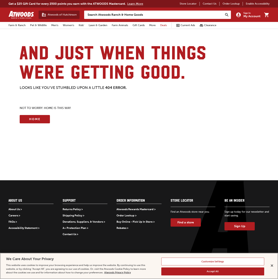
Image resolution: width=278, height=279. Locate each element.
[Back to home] (21, 15)
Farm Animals (120, 25)
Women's (68, 25)
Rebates (121, 228)
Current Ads (188, 25)
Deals (163, 25)
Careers (13, 215)
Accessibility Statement (23, 228)
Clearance (210, 25)
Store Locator (188, 3)
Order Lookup (231, 3)
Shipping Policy (72, 215)
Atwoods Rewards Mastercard (135, 209)
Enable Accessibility (257, 3)
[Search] (227, 15)
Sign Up (239, 226)
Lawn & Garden (98, 25)
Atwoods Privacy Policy (117, 272)
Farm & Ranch (17, 25)
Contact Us (209, 3)
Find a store (185, 222)
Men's (54, 25)
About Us (14, 209)
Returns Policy (72, 209)
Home (34, 119)
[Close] (272, 265)
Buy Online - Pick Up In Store (134, 221)
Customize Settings (212, 261)
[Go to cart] (266, 15)
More (152, 25)
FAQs (12, 221)
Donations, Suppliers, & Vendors (83, 221)
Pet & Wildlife (38, 25)
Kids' (81, 25)
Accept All (212, 271)
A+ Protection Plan (74, 228)
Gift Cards (139, 25)
